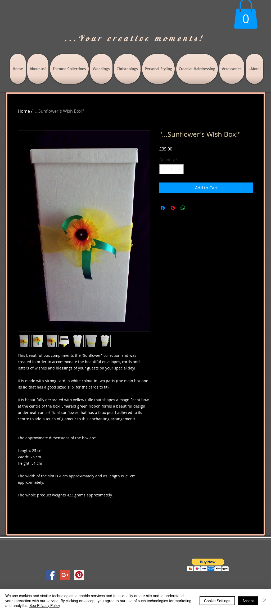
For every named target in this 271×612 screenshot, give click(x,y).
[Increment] (179, 169)
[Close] (264, 600)
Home (24, 111)
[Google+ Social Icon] (65, 575)
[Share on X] (193, 208)
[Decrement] (163, 169)
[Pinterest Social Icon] (79, 575)
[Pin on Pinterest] (173, 208)
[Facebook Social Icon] (51, 575)
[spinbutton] (171, 169)
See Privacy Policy (44, 605)
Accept (248, 600)
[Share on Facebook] (163, 208)
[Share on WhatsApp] (183, 208)
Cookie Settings (217, 600)
